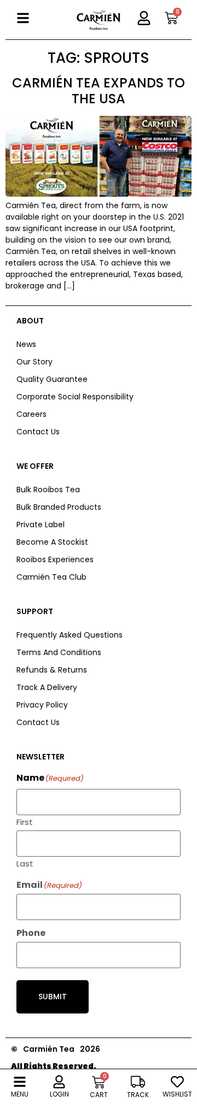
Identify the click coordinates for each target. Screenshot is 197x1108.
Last (24, 863)
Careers (31, 414)
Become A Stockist (52, 542)
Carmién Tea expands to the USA (98, 91)
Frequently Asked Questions (69, 634)
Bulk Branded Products (58, 507)
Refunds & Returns (51, 669)
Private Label (40, 524)
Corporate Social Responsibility (75, 396)
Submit (52, 996)
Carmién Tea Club (51, 576)
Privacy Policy (42, 704)
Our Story (34, 361)
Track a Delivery (46, 687)
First (24, 821)
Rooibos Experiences (55, 559)
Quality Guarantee (52, 379)
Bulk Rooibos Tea (48, 489)
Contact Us (38, 431)
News (26, 344)
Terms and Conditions (58, 652)
